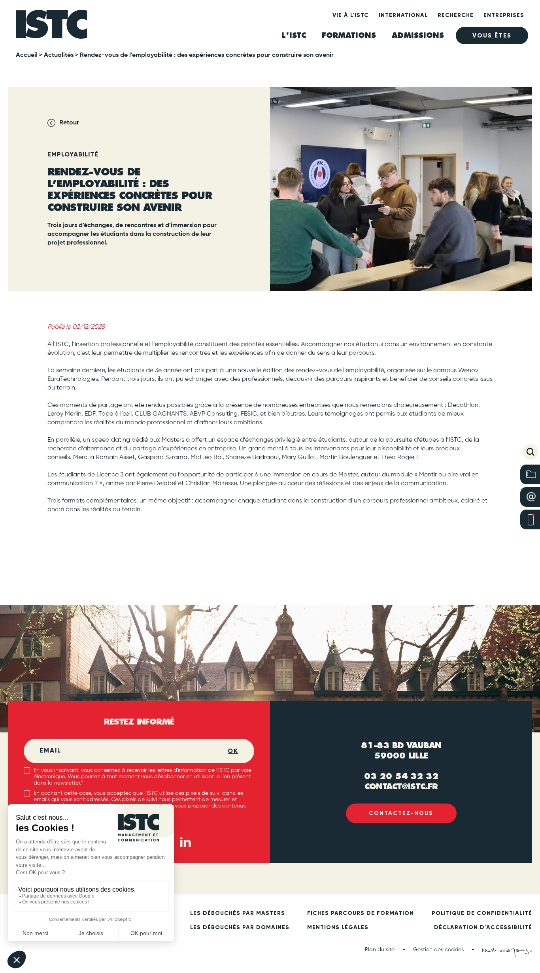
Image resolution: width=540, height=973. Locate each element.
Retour (69, 123)
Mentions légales (337, 927)
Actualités (59, 55)
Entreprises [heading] (503, 15)
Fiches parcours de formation (360, 913)
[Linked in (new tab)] (185, 842)
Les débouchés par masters (237, 913)
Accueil (27, 55)
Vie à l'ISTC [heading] (350, 15)
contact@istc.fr (401, 786)
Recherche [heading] (456, 15)
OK (233, 751)
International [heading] (403, 15)
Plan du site (380, 949)
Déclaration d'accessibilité (483, 927)
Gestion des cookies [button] (438, 949)
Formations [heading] (349, 35)
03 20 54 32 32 (401, 776)
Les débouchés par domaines (239, 927)
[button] (530, 452)
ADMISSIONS (418, 35)
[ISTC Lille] (51, 27)
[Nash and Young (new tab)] (507, 952)
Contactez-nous (401, 813)
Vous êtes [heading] (492, 35)
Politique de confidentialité (482, 913)
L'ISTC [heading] (293, 35)
